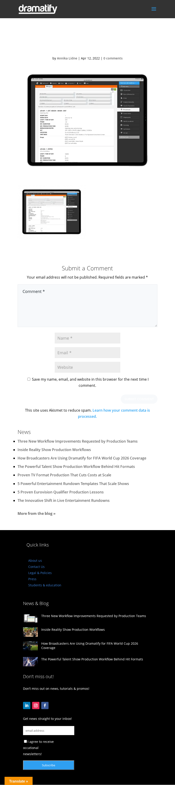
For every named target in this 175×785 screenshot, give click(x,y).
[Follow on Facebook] (45, 705)
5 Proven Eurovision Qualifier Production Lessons (61, 492)
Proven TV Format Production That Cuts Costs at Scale (64, 474)
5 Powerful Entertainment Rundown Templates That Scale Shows (73, 483)
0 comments (113, 58)
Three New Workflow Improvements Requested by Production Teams (78, 441)
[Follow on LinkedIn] (26, 705)
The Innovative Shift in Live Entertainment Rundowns (64, 500)
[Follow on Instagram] (35, 705)
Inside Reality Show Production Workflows (54, 449)
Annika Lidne (67, 58)
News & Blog (36, 603)
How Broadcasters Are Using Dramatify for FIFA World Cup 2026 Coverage (82, 458)
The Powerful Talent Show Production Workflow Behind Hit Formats (76, 466)
